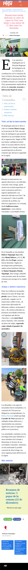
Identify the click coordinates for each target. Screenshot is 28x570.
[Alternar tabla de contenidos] (23, 99)
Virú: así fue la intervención (9, 104)
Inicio (3, 9)
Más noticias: (9, 115)
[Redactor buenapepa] (3, 35)
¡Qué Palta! (9, 9)
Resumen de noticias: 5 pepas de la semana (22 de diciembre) (14, 496)
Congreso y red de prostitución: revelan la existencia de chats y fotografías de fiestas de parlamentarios (20, 548)
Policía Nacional (7, 416)
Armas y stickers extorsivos (10, 110)
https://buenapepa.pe (6, 535)
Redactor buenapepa (14, 35)
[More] (23, 519)
